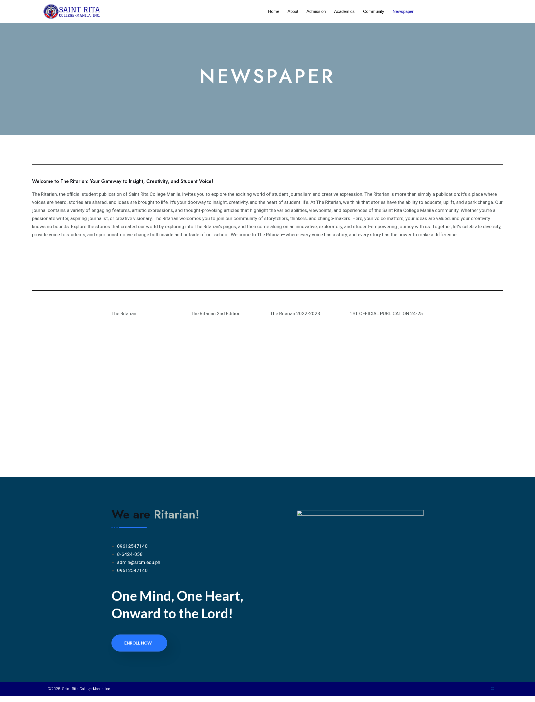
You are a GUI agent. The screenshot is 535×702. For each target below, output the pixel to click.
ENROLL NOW (138, 642)
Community (373, 11)
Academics (344, 11)
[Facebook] (343, 644)
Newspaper (403, 11)
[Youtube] (365, 644)
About (293, 11)
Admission (316, 11)
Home (273, 11)
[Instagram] (376, 644)
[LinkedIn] (354, 644)
